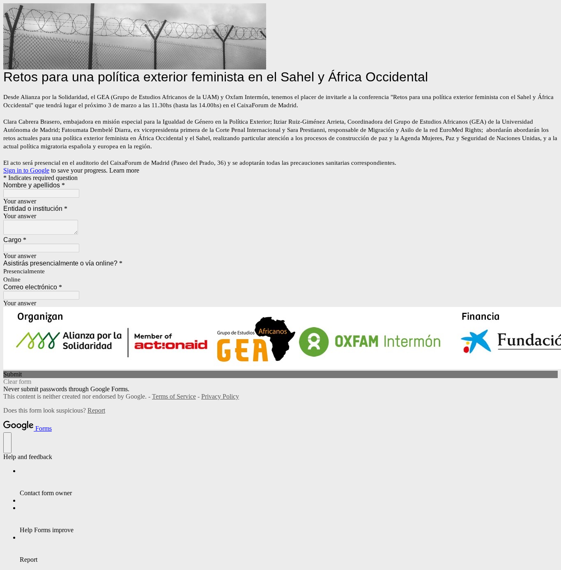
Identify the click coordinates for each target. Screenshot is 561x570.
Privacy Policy (220, 396)
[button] (280, 374)
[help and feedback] (7, 442)
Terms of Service (174, 396)
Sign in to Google (26, 170)
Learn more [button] (124, 170)
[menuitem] (289, 482)
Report (96, 410)
